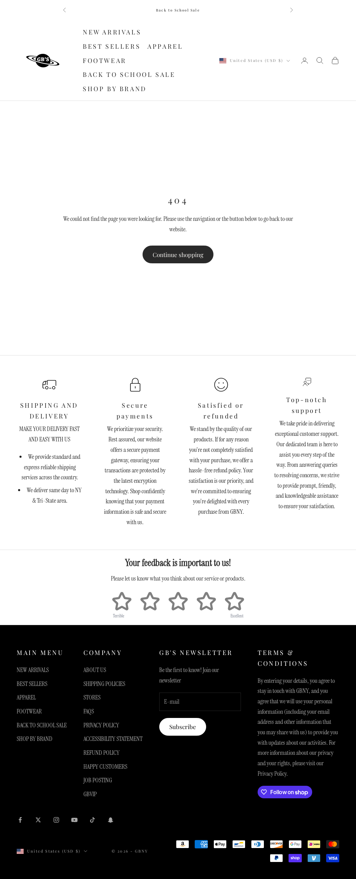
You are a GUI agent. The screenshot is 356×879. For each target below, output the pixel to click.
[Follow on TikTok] (92, 819)
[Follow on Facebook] (20, 819)
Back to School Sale (178, 10)
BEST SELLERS (111, 46)
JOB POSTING (97, 780)
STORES (91, 697)
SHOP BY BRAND (115, 89)
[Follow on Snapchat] (110, 819)
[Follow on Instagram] (56, 819)
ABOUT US (94, 670)
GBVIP (90, 794)
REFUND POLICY (101, 753)
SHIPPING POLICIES (104, 684)
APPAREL (165, 46)
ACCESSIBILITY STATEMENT (113, 739)
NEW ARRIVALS (112, 32)
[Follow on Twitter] (38, 819)
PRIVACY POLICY (101, 725)
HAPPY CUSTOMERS (105, 766)
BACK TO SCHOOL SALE (129, 74)
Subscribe (182, 726)
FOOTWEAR (105, 60)
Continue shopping (178, 254)
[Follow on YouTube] (74, 819)
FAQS (88, 711)
